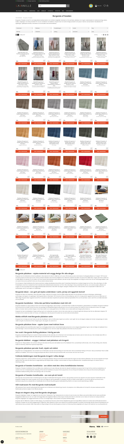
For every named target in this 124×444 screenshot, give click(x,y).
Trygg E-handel (42, 433)
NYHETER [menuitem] (57, 11)
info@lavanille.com (22, 438)
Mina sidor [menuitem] (100, 5)
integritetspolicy (94, 419)
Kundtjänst (65, 433)
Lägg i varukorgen (22, 63)
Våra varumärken (42, 440)
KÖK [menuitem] (38, 11)
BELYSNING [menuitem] (19, 11)
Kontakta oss (41, 437)
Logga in (64, 440)
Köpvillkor (65, 435)
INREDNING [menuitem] (32, 11)
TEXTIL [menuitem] (25, 11)
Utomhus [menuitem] (50, 11)
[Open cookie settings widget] (2, 441)
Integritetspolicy (42, 436)
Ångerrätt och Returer (43, 435)
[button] (105, 6)
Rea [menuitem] (63, 11)
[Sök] (68, 5)
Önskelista (65, 441)
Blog (40, 439)
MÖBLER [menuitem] (43, 11)
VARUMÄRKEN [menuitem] (69, 11)
